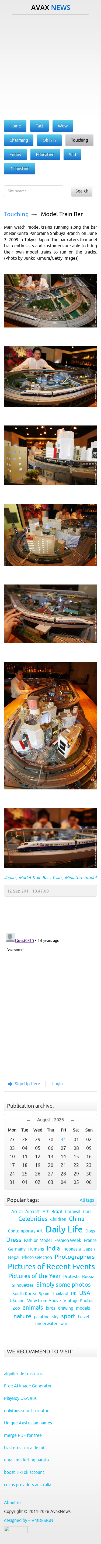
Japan (9, 877)
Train (56, 877)
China (76, 1218)
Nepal (13, 1257)
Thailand (60, 1293)
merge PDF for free (23, 1435)
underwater (46, 1323)
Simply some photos (63, 1284)
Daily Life (64, 1229)
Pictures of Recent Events (51, 1266)
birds (50, 1308)
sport (68, 1316)
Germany (17, 1248)
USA (84, 1293)
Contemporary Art (25, 1230)
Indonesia (71, 1248)
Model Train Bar (62, 214)
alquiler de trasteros (23, 1373)
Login (57, 1083)
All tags (87, 1200)
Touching (16, 214)
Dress (13, 1239)
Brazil (56, 1211)
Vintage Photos (78, 1300)
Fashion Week (67, 1240)
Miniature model (80, 877)
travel (83, 1316)
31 (63, 1139)
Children (58, 1219)
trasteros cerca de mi (24, 1447)
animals (33, 1307)
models (83, 1308)
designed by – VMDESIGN (28, 1520)
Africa (17, 1211)
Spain (44, 1293)
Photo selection (37, 1257)
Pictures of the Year (34, 1276)
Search (81, 190)
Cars (87, 1211)
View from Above (44, 1300)
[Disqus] (48, 998)
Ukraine (17, 1300)
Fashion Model (38, 1240)
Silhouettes (23, 1285)
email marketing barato (26, 1459)
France (90, 1240)
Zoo (16, 1308)
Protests (71, 1276)
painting (42, 1316)
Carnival (72, 1211)
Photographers (75, 1257)
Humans (36, 1248)
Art (46, 1211)
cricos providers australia (27, 1484)
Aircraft (32, 1211)
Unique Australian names (28, 1422)
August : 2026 (50, 1119)
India (53, 1248)
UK (73, 1293)
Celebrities (32, 1218)
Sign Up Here (27, 1083)
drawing (65, 1308)
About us (12, 1502)
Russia (88, 1276)
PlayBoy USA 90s (20, 1398)
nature (22, 1316)
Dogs (90, 1230)
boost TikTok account (24, 1472)
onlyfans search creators (27, 1410)
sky (55, 1316)
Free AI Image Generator (28, 1385)
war (63, 1323)
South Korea (24, 1293)
